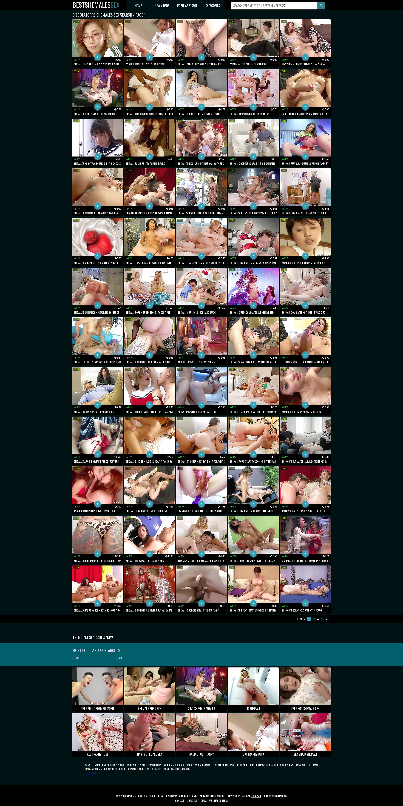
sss (77, 658)
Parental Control (218, 801)
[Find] (321, 5)
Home (138, 5)
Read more (90, 773)
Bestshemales (95, 5)
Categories (212, 5)
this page (256, 796)
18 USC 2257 (192, 801)
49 (321, 619)
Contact (179, 801)
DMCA (204, 801)
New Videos (162, 5)
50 (327, 619)
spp (120, 658)
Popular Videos (187, 5)
